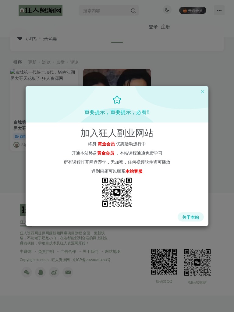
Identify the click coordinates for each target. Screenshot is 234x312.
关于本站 (190, 217)
